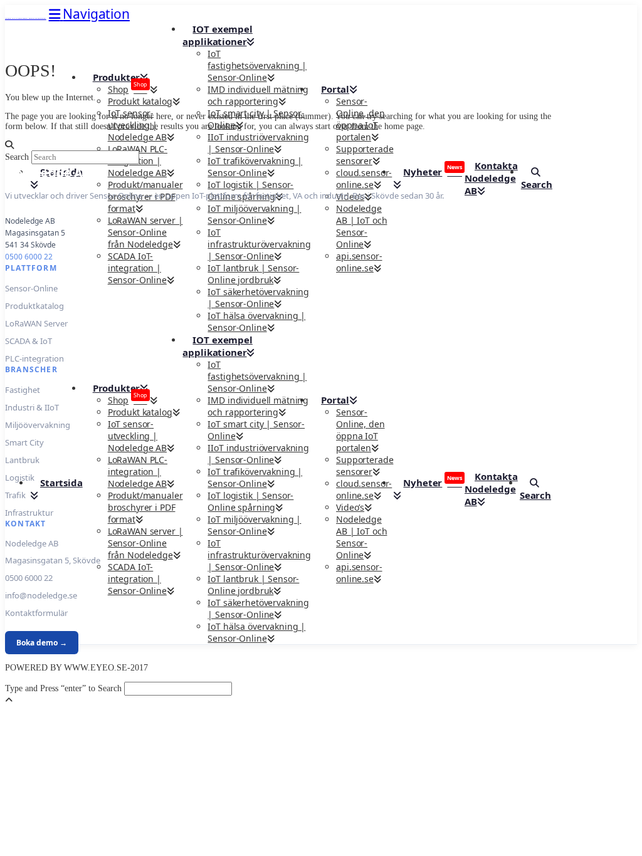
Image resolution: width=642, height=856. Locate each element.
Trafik (15, 495)
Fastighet (22, 389)
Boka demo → (41, 642)
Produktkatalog (34, 305)
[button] (89, 14)
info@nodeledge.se (41, 595)
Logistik (19, 477)
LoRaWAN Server (36, 323)
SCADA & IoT (28, 341)
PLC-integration (34, 358)
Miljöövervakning (37, 425)
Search (17, 157)
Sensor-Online (31, 288)
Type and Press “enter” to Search (63, 688)
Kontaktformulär (36, 613)
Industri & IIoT (32, 407)
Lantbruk (22, 460)
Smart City (24, 442)
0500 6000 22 (29, 256)
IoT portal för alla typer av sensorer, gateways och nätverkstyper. (25, 18)
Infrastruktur (29, 512)
